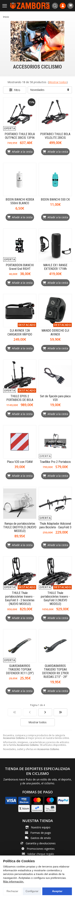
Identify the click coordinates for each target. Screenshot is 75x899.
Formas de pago (40, 833)
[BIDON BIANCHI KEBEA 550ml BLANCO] (19, 179)
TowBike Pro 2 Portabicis (55, 462)
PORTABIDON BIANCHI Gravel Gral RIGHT (20, 267)
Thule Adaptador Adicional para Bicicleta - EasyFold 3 (55, 525)
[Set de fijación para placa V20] (55, 376)
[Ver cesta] (70, 6)
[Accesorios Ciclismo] (15, 712)
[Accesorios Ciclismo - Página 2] (45, 712)
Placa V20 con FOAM (19, 462)
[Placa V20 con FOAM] (19, 441)
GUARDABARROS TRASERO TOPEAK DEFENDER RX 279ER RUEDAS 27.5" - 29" (55, 671)
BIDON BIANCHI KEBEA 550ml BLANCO (20, 201)
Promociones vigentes (41, 848)
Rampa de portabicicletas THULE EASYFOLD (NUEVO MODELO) (19, 527)
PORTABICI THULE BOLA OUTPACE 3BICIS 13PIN (20, 136)
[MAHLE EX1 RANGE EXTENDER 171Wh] (55, 245)
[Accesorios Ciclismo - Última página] (61, 712)
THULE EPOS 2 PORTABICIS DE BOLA (19, 398)
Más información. (13, 881)
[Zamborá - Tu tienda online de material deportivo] (30, 5)
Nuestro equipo (40, 827)
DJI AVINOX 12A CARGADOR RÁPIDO (20, 332)
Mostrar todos (58, 82)
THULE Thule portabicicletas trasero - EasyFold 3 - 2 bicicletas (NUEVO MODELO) (19, 598)
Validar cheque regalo (40, 854)
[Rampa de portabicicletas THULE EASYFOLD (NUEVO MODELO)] (19, 503)
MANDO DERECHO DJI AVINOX (55, 332)
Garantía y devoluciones (41, 843)
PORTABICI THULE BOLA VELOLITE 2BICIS (55, 136)
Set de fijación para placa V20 (55, 398)
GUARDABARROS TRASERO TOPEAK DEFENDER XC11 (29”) (20, 669)
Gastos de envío (41, 838)
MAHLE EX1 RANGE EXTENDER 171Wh (55, 267)
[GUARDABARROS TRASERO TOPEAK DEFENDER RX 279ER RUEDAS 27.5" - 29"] (55, 645)
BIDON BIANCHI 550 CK (55, 199)
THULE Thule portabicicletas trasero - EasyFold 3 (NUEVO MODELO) (55, 598)
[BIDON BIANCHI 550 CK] (55, 179)
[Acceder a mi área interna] (63, 6)
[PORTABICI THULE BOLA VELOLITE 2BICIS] (55, 114)
